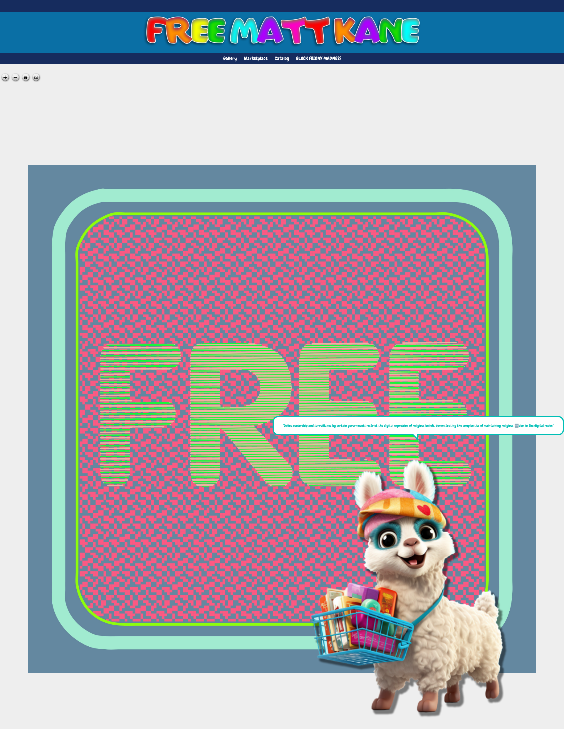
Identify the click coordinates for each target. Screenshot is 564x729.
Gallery (230, 58)
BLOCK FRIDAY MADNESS (318, 58)
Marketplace (256, 58)
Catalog (282, 58)
